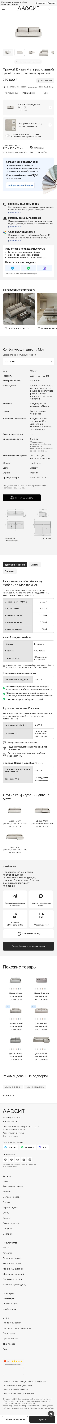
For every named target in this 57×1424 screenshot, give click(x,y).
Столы (6, 1212)
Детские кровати (11, 1196)
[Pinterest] (11, 1159)
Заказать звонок (10, 1136)
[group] (15, 815)
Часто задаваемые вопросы (17, 1328)
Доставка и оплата (12, 1279)
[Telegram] (5, 1159)
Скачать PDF (47, 80)
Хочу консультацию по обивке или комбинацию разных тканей (26, 135)
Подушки (7, 1228)
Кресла (6, 1218)
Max (45, 1147)
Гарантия (10, 571)
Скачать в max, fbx (38, 152)
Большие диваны (12, 1087)
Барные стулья (10, 1207)
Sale (46, 93)
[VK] (23, 1159)
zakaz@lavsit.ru (10, 1121)
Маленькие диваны (35, 1087)
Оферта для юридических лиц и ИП (19, 1393)
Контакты (7, 1247)
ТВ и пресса (9, 1343)
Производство (10, 1338)
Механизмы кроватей (13, 1274)
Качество (7, 1252)
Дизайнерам (9, 1298)
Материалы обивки (12, 1263)
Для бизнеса (9, 1308)
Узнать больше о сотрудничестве (28, 946)
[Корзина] (53, 9)
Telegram (12, 1147)
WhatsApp (29, 1147)
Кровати (7, 1191)
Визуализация (10, 1303)
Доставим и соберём (17, 87)
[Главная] (28, 8)
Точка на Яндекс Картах (14, 1129)
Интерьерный (11, 93)
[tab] (15, 564)
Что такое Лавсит (12, 1322)
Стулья (6, 1202)
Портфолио (9, 1333)
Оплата (34, 564)
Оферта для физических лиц (16, 1389)
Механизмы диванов (13, 1268)
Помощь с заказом (15, 1419)
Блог (5, 1349)
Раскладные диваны (13, 1186)
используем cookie (11, 2)
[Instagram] (29, 1159)
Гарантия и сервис (12, 1258)
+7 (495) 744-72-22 (12, 1117)
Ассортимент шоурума (13, 1133)
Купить (42, 1419)
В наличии (8, 1233)
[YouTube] (17, 1159)
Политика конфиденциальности (17, 1386)
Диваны (6, 1181)
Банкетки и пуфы (11, 1223)
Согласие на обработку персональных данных (24, 1382)
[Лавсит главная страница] (28, 1111)
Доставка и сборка (15, 564)
